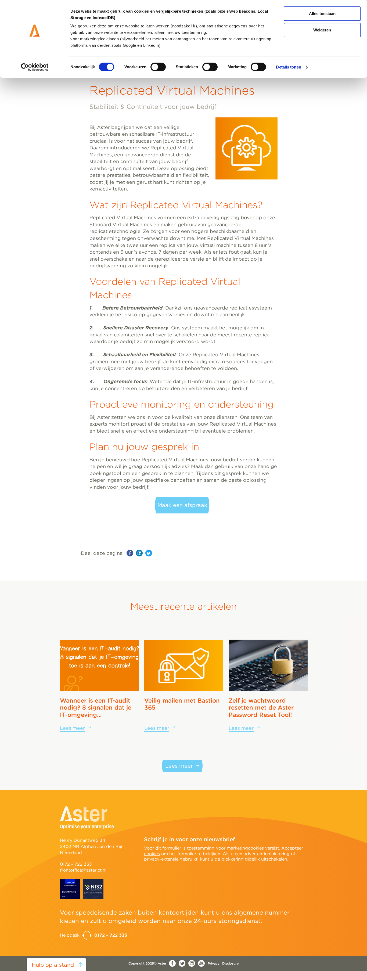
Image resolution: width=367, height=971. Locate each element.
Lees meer (179, 766)
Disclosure (230, 963)
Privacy (214, 963)
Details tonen (288, 67)
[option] (99, 685)
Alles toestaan (322, 13)
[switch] (158, 67)
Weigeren (322, 30)
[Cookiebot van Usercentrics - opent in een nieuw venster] (34, 67)
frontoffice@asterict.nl (83, 870)
